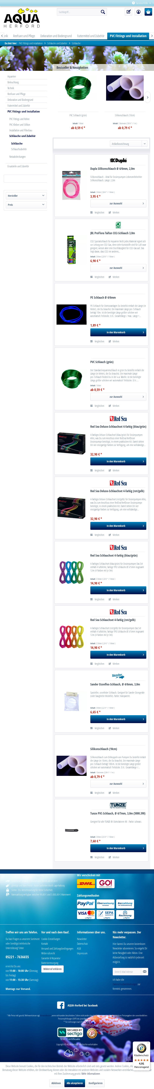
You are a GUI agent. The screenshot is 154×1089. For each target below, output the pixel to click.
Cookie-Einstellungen (50, 939)
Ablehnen (56, 1083)
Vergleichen (99, 212)
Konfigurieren (96, 1083)
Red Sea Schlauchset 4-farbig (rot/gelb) (112, 620)
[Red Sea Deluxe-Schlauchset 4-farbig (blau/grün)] (72, 443)
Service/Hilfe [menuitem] (141, 3)
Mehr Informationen (91, 1073)
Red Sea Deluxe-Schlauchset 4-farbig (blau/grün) (118, 427)
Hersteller (13, 195)
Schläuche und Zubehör (22, 136)
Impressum (82, 953)
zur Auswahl (116, 203)
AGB (79, 948)
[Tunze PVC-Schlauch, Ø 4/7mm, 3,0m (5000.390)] (72, 830)
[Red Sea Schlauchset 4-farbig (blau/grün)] (72, 572)
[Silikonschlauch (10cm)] (125, 88)
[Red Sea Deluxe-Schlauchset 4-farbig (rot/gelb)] (72, 508)
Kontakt (44, 943)
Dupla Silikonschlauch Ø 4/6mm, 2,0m (112, 169)
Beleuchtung (13, 82)
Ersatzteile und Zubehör (18, 166)
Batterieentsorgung (49, 963)
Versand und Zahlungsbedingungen (57, 948)
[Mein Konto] (138, 12)
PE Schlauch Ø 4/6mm (103, 298)
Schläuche (17, 143)
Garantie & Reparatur (50, 958)
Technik (11, 88)
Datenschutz (82, 943)
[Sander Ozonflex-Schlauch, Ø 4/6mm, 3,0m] (72, 701)
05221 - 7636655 (17, 956)
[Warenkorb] (148, 12)
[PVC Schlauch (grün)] (78, 88)
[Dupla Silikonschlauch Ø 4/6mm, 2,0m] (72, 185)
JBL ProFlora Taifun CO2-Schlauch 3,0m (112, 233)
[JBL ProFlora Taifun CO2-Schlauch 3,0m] (72, 250)
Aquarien (12, 76)
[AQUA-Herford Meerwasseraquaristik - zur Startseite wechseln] (24, 18)
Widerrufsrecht (48, 953)
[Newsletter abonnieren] (144, 971)
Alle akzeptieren (75, 1083)
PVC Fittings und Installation (24, 111)
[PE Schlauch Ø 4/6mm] (72, 314)
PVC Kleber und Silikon (19, 124)
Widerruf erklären (52, 969)
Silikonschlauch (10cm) (125, 115)
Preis (10, 204)
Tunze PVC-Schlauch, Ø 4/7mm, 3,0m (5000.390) (117, 813)
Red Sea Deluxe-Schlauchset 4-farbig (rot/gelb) (117, 491)
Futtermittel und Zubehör (19, 105)
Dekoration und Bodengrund (20, 100)
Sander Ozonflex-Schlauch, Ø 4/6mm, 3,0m (115, 684)
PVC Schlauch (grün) (78, 115)
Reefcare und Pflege (17, 94)
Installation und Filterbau (20, 130)
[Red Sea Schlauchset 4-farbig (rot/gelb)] (72, 637)
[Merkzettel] (128, 12)
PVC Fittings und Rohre (19, 119)
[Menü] (148, 1044)
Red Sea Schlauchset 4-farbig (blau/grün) (113, 556)
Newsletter (82, 939)
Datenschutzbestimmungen (125, 984)
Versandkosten (45, 1015)
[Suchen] (103, 12)
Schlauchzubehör (19, 149)
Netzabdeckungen (17, 156)
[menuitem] (152, 3)
